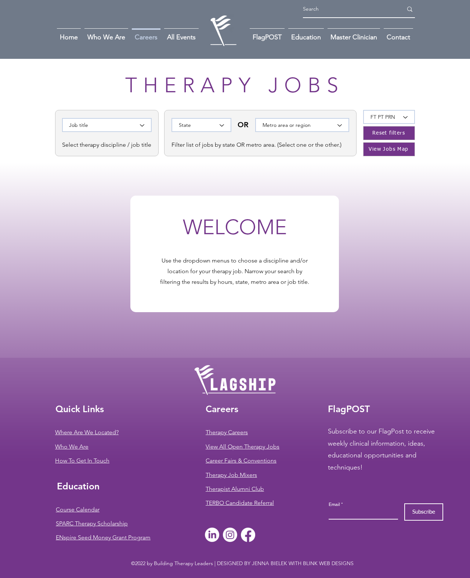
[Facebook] (248, 535)
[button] (398, 33)
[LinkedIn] (212, 535)
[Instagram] (230, 535)
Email (334, 504)
